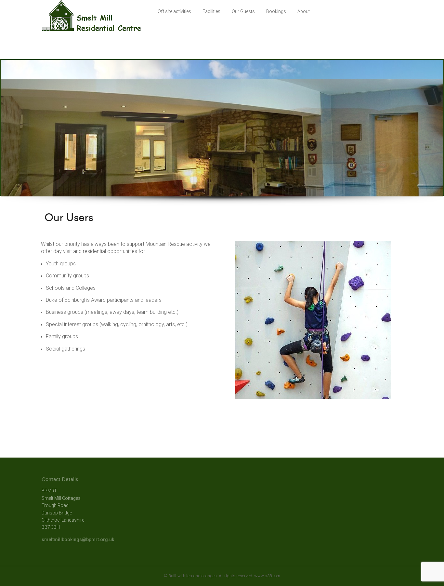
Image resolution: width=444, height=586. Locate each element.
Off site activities (174, 11)
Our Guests (243, 11)
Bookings (276, 11)
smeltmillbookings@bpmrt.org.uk (78, 539)
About (303, 11)
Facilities (211, 11)
